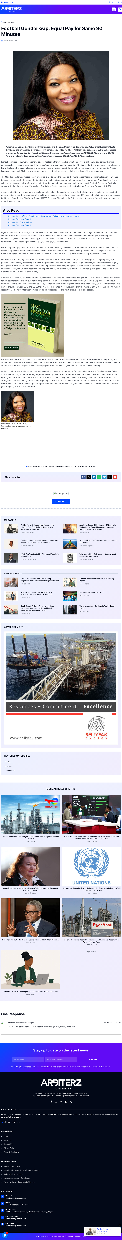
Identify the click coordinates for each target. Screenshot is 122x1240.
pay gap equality (77, 466)
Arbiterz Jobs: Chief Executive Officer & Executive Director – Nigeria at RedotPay (36, 593)
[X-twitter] (112, 2)
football (44, 466)
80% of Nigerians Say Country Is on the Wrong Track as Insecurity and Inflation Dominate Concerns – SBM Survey (91, 838)
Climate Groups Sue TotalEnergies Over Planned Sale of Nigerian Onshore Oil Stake (30, 838)
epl (39, 466)
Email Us (8, 1196)
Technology (10, 771)
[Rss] (121, 2)
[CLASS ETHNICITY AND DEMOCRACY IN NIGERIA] (32, 356)
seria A (87, 466)
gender (51, 466)
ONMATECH (81, 1236)
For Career (9, 1223)
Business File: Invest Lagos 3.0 (91, 592)
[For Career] (2, 1224)
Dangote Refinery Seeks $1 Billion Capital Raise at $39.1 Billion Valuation (30, 940)
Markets (8, 766)
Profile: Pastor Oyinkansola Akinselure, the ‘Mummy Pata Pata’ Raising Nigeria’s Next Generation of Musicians (37, 527)
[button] (114, 9)
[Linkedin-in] (115, 2)
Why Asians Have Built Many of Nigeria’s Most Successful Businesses (97, 555)
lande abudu (65, 466)
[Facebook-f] (109, 2)
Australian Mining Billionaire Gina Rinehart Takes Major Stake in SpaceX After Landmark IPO (30, 889)
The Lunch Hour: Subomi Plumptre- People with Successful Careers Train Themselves (39, 541)
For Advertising (11, 1216)
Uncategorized (9, 22)
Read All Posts (61, 501)
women (93, 466)
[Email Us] (2, 1196)
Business (8, 762)
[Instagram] (118, 2)
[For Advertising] (2, 1217)
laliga (57, 466)
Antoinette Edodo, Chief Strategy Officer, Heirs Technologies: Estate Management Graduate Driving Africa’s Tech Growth (97, 527)
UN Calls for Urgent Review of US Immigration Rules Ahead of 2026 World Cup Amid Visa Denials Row (92, 889)
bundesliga (32, 466)
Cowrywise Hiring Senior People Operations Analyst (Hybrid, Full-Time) (30, 991)
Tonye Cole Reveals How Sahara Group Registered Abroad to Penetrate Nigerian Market (40, 580)
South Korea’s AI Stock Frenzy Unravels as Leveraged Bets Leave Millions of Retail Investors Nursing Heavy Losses (37, 608)
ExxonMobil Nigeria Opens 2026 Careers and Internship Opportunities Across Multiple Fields (91, 941)
